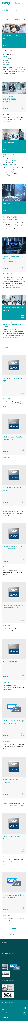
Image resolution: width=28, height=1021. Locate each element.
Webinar (5, 108)
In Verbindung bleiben (8, 953)
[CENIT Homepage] (6, 3)
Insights (4, 950)
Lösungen (4, 942)
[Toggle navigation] (25, 3)
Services (4, 946)
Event (5, 45)
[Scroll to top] (24, 1017)
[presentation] (26, 19)
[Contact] (19, 3)
